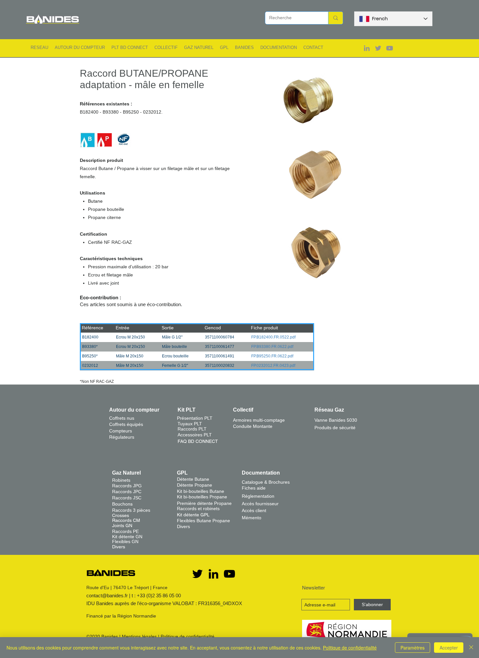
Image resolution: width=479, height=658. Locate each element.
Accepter (449, 647)
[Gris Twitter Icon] (378, 48)
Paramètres (412, 647)
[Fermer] (471, 647)
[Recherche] (335, 18)
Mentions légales (139, 636)
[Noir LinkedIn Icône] (213, 574)
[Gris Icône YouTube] (389, 48)
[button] (39, 47)
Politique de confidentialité (187, 636)
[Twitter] (197, 574)
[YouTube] (229, 574)
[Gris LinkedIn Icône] (367, 48)
